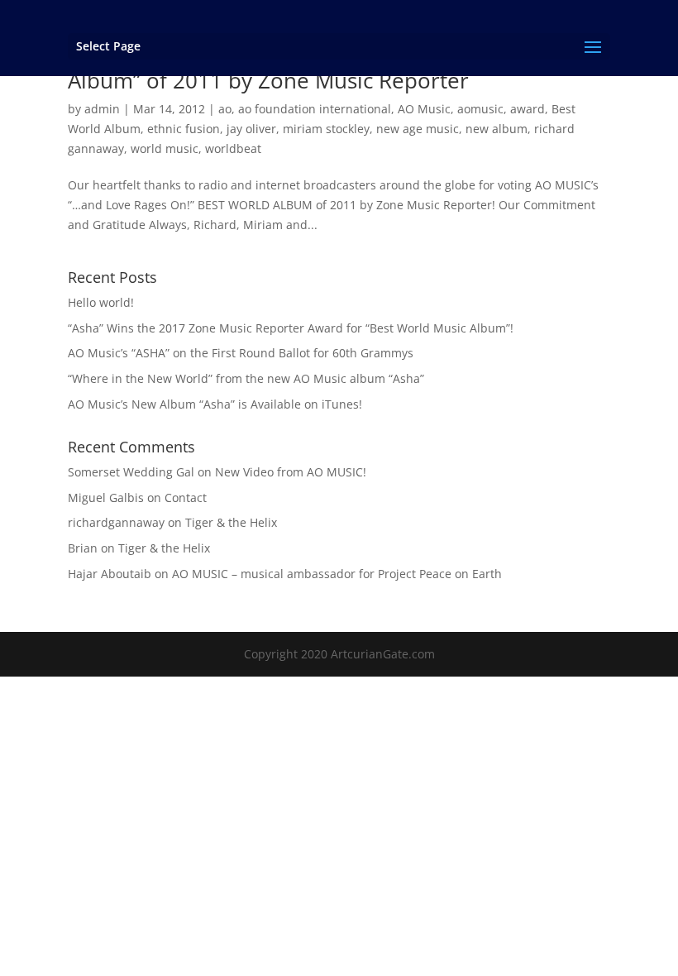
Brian (83, 548)
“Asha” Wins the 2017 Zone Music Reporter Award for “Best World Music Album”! (290, 328)
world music (164, 148)
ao (225, 109)
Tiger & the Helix (231, 522)
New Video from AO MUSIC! (290, 472)
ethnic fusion (183, 128)
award (527, 109)
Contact (186, 497)
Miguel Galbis (106, 497)
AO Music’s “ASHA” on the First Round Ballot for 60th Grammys (240, 353)
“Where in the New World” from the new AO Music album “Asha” (246, 378)
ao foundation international (314, 109)
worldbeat (233, 148)
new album (497, 128)
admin (102, 109)
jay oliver (251, 128)
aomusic (480, 109)
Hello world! (101, 302)
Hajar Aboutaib (109, 573)
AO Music (424, 109)
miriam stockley (326, 128)
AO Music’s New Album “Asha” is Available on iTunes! (215, 404)
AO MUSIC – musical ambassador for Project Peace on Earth (337, 573)
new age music (417, 128)
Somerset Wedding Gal (131, 472)
